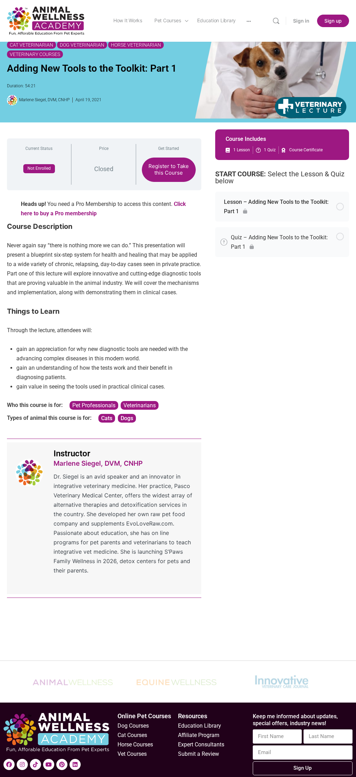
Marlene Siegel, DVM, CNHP (98, 463)
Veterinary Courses (35, 54)
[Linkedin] (75, 764)
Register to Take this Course (168, 169)
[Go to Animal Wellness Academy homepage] (46, 20)
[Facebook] (9, 764)
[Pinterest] (61, 764)
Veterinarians (139, 405)
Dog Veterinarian (82, 45)
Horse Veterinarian (136, 45)
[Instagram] (22, 764)
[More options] (248, 21)
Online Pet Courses (144, 716)
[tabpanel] (104, 309)
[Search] (276, 21)
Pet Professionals (93, 405)
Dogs (127, 418)
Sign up (333, 21)
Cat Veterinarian (31, 45)
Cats (106, 418)
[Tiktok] (35, 764)
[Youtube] (48, 764)
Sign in (301, 21)
